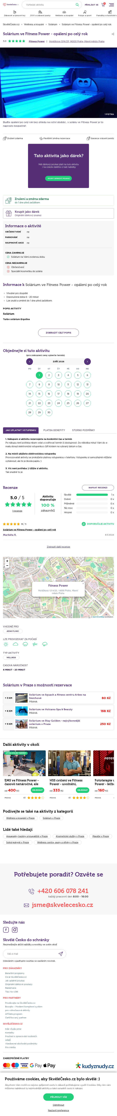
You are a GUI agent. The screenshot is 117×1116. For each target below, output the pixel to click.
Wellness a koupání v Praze (20, 818)
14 (30, 394)
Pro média (10, 1047)
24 (58, 403)
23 (49, 403)
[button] (83, 583)
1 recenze (17, 511)
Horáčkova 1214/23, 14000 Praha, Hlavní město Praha (76, 41)
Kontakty (9, 1032)
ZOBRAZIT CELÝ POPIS (58, 332)
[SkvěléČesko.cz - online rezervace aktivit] (11, 4)
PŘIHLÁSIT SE (91, 5)
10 (58, 384)
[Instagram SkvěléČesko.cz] (15, 930)
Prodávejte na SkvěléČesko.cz (20, 1003)
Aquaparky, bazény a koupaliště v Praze (27, 836)
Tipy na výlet (11, 992)
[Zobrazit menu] (111, 4)
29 (39, 412)
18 (68, 394)
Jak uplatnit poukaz (15, 981)
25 (68, 403)
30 (49, 412)
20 (87, 394)
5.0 (4, 41)
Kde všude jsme (13, 1029)
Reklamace (10, 988)
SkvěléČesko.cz (11, 24)
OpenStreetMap (98, 617)
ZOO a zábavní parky (40, 15)
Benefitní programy (15, 973)
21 (30, 403)
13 (87, 384)
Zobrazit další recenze (58, 547)
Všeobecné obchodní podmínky (21, 1043)
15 (39, 394)
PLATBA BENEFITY (54, 430)
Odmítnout (58, 1105)
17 (58, 394)
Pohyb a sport (85, 15)
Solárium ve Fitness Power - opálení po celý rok (86, 24)
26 (77, 403)
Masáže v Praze (100, 836)
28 (29, 412)
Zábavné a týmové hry (14, 15)
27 (87, 403)
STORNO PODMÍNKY (83, 430)
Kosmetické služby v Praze (70, 836)
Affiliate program (13, 1014)
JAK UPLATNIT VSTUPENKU (20, 430)
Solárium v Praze (51, 818)
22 (39, 403)
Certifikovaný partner (15, 1018)
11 (68, 384)
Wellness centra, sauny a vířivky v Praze (57, 842)
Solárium (52, 24)
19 (78, 394)
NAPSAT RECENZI (98, 487)
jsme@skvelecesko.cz (62, 904)
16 (49, 394)
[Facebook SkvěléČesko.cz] (6, 930)
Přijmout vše (58, 1097)
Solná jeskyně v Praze (17, 842)
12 (78, 384)
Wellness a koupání (64, 15)
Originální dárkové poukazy (18, 984)
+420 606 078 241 (62, 891)
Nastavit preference (58, 1110)
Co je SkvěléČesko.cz (16, 977)
